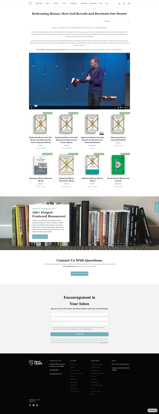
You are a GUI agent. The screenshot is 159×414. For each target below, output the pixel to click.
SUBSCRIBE (80, 334)
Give (106, 3)
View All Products (40, 236)
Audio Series (74, 379)
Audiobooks (74, 382)
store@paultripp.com (56, 374)
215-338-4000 (54, 370)
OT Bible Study (95, 367)
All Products (74, 364)
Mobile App (94, 382)
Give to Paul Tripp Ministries (120, 364)
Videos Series (74, 370)
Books (72, 367)
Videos (93, 379)
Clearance (93, 3)
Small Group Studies (76, 373)
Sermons (93, 376)
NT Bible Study (95, 370)
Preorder (84, 3)
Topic (47, 3)
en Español (73, 385)
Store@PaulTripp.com (79, 274)
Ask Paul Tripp (95, 391)
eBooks (72, 376)
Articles (93, 388)
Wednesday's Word (97, 364)
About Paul (39, 3)
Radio (93, 394)
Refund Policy (74, 388)
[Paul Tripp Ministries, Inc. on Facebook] (30, 405)
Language (73, 3)
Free (101, 3)
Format (55, 3)
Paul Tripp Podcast (96, 385)
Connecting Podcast (97, 373)
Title (64, 3)
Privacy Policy (74, 391)
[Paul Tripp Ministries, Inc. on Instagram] (37, 405)
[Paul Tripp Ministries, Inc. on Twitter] (34, 405)
